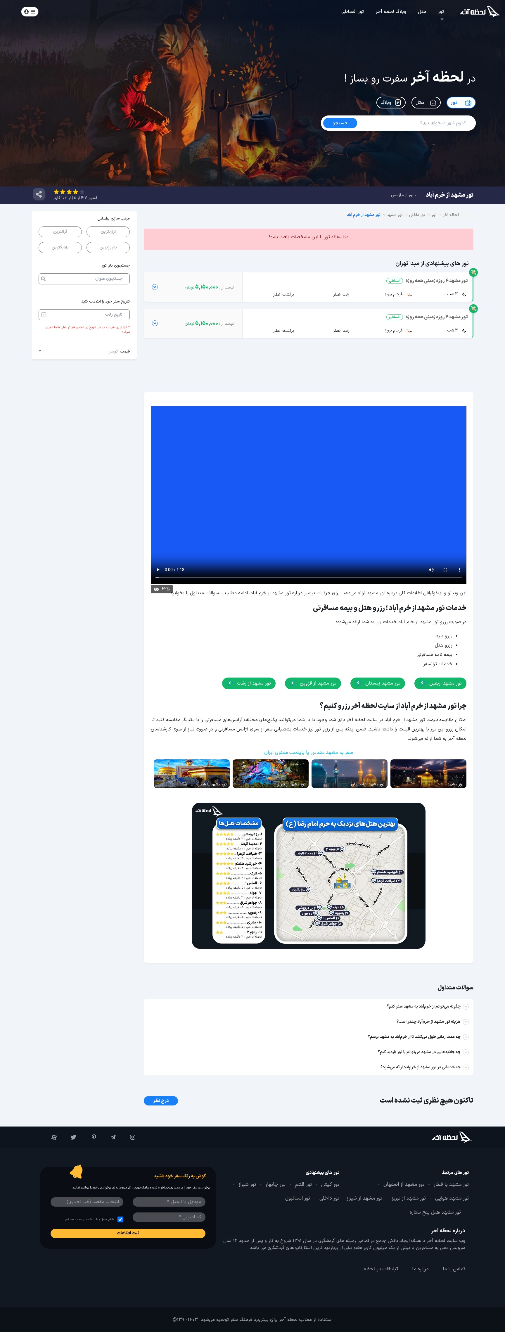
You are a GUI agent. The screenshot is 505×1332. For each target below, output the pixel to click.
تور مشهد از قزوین (317, 683)
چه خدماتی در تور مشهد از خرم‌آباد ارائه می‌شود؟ (421, 1067)
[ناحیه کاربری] (30, 12)
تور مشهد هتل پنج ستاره (435, 1212)
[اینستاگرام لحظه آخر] (128, 1137)
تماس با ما (454, 1269)
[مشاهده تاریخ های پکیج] (155, 287)
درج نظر (161, 1100)
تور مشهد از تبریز (409, 1198)
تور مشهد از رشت (253, 683)
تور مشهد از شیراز (364, 1198)
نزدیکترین (60, 247)
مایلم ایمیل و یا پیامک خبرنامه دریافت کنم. (89, 1219)
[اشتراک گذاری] (39, 194)
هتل (422, 11)
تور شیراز (247, 1184)
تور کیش (330, 1184)
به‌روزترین (108, 247)
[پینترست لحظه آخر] (89, 1137)
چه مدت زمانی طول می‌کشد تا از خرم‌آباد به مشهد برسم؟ (414, 1037)
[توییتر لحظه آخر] (69, 1137)
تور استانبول (297, 1198)
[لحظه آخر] (435, 1137)
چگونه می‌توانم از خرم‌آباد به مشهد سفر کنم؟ (424, 1006)
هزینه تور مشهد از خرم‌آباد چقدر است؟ (429, 1022)
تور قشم (303, 1184)
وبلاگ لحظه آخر (391, 11)
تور (441, 11)
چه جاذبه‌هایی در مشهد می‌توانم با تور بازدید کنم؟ (419, 1052)
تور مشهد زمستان (382, 683)
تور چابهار (275, 1184)
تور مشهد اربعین (445, 683)
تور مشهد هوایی (452, 1198)
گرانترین (60, 232)
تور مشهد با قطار (451, 1184)
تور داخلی (329, 1198)
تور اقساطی (352, 11)
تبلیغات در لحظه (381, 1269)
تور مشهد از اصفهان (403, 1184)
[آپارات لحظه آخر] (49, 1137)
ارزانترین (108, 232)
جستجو (63, 11)
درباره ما (420, 1269)
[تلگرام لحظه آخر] (109, 1137)
